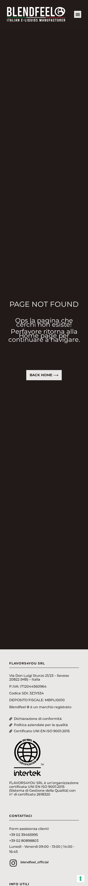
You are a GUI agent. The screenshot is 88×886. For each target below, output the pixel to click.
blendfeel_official (34, 862)
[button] (77, 14)
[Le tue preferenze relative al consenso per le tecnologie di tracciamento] (80, 879)
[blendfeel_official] (13, 863)
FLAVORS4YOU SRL (27, 663)
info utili (19, 884)
